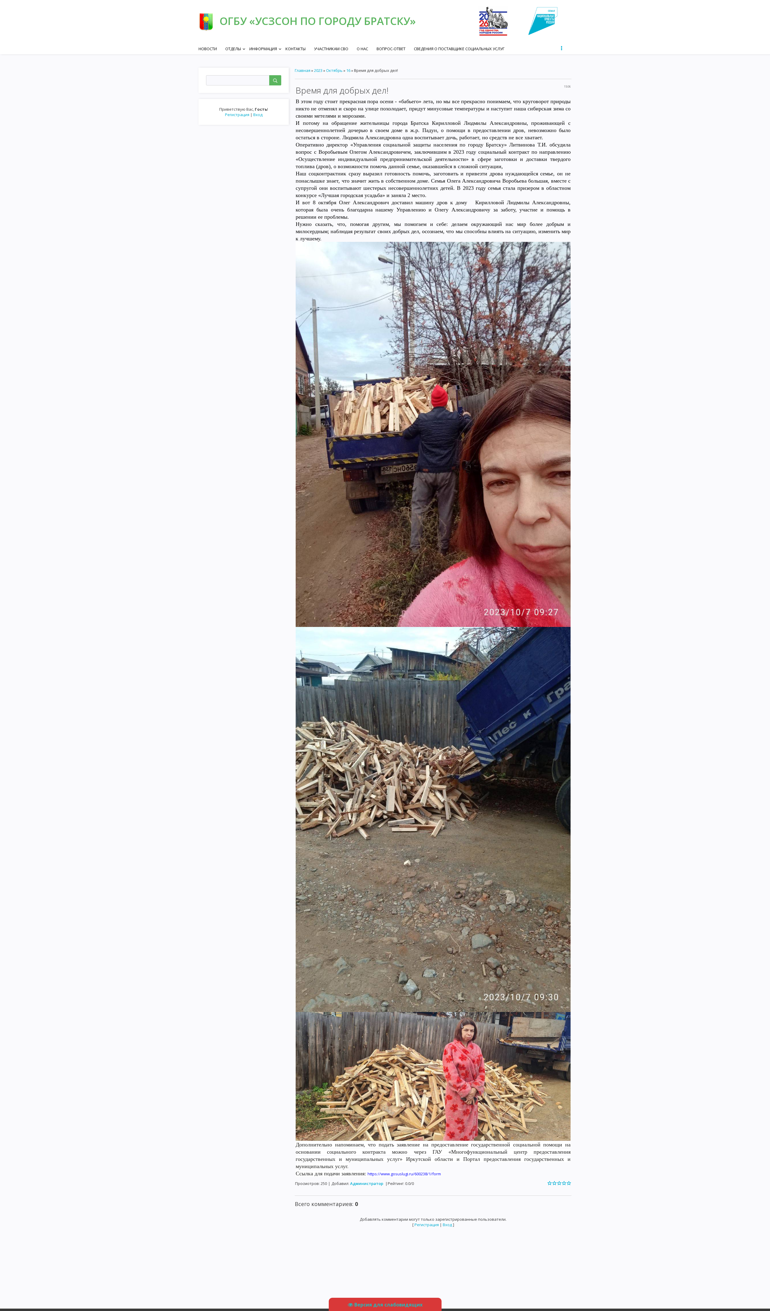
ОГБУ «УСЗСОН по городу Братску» (318, 21)
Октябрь (334, 70)
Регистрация (237, 114)
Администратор (366, 1183)
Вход (258, 114)
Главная (302, 70)
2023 (318, 70)
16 (348, 70)
